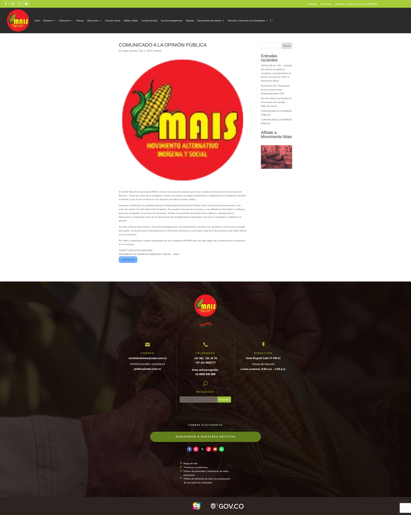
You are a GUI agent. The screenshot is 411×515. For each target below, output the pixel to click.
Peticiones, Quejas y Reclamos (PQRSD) (356, 4)
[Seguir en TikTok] (208, 449)
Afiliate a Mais (131, 20)
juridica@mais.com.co (147, 369)
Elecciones (92, 20)
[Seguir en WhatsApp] (221, 449)
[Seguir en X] (19, 3)
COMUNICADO (128, 259)
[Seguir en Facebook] (6, 3)
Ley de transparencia (171, 20)
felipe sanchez (130, 50)
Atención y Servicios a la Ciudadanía (246, 20)
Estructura (64, 20)
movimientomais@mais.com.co (148, 358)
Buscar (286, 45)
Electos (80, 20)
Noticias (190, 20)
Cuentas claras (112, 20)
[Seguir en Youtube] (26, 3)
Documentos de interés (209, 20)
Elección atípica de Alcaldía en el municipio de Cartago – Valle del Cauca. (276, 102)
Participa (312, 4)
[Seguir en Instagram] (12, 3)
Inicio (37, 20)
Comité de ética (149, 20)
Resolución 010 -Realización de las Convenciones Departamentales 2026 (275, 89)
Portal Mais (326, 4)
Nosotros (47, 20)
